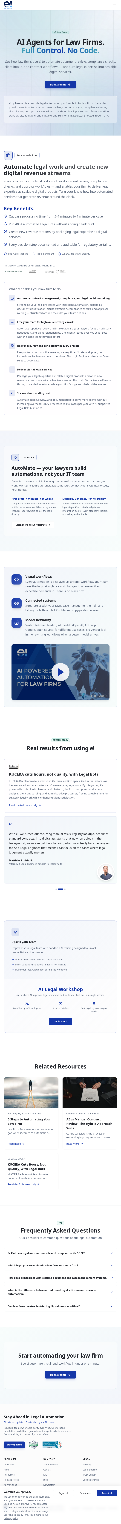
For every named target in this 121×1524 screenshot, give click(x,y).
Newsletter (49, 1484)
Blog (45, 1479)
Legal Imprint (90, 1469)
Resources (9, 1474)
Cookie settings (91, 1479)
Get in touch (60, 1021)
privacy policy (11, 1518)
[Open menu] (114, 5)
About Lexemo (50, 1464)
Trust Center (89, 1474)
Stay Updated (14, 1444)
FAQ (45, 1474)
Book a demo (58, 84)
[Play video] (60, 672)
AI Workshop (10, 1484)
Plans (6, 1469)
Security (87, 1464)
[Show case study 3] (64, 889)
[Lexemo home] (8, 5)
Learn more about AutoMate (31, 524)
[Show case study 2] (58, 889)
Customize (85, 1493)
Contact (47, 1469)
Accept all (107, 1493)
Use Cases (9, 1464)
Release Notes (11, 1479)
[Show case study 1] (54, 889)
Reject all (63, 1493)
